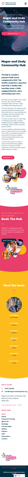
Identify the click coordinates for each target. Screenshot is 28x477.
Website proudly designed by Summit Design (14, 473)
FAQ (2, 443)
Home (3, 414)
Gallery (4, 429)
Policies (4, 431)
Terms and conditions (6, 448)
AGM (3, 434)
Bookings (4, 424)
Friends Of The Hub (8, 419)
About (3, 416)
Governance (5, 436)
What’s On (5, 421)
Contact (4, 439)
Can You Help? (6, 426)
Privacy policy (4, 446)
